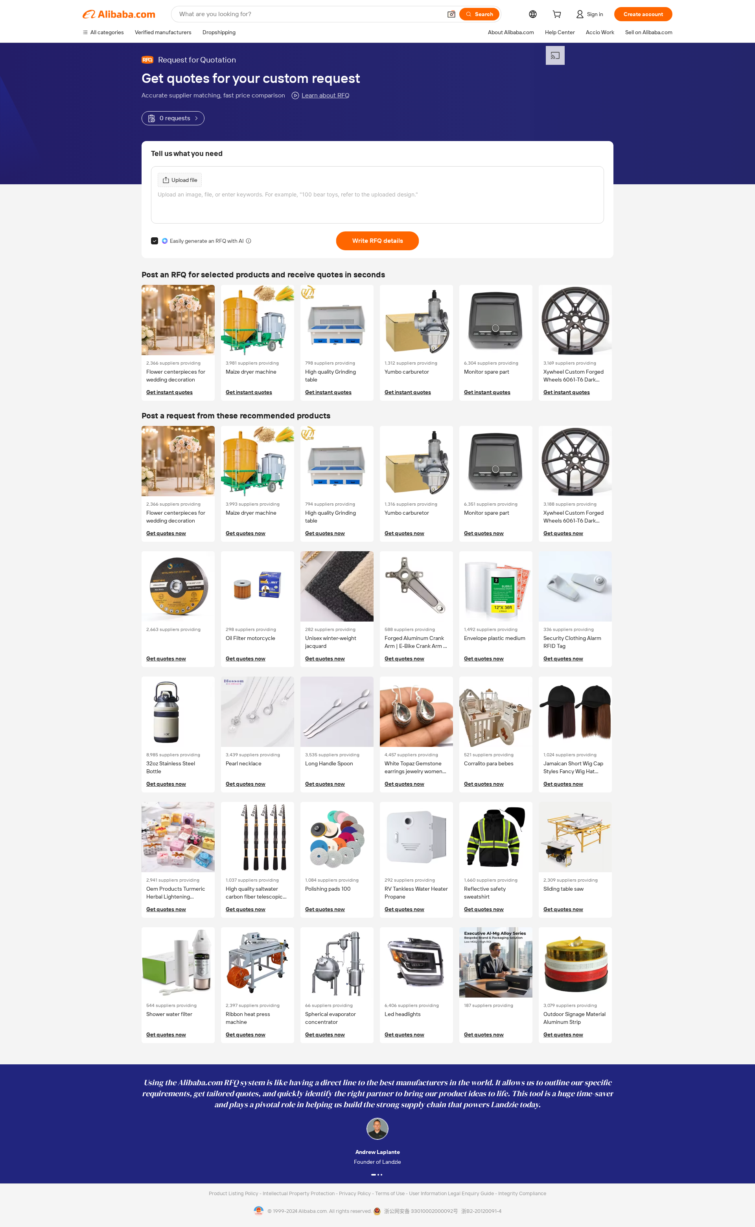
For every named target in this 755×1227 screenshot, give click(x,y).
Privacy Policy (355, 1193)
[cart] (558, 15)
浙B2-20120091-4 (481, 1211)
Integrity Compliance (522, 1193)
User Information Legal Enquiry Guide (451, 1193)
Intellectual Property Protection (299, 1193)
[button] (451, 14)
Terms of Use (390, 1193)
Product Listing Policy (234, 1193)
